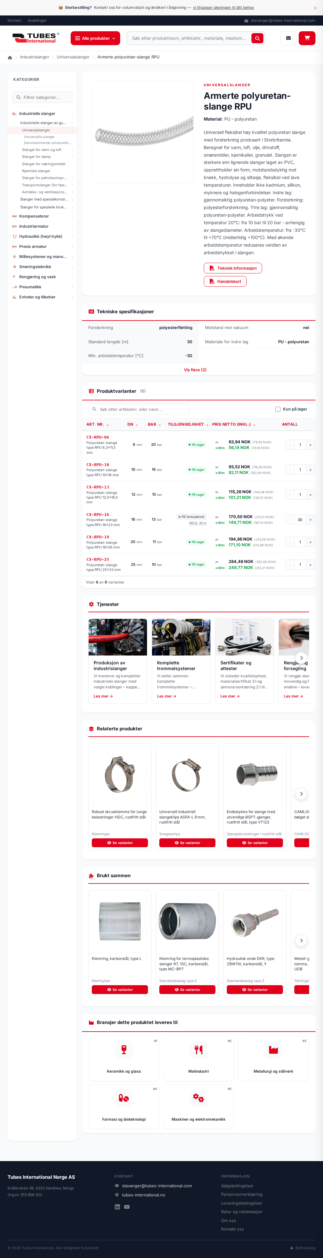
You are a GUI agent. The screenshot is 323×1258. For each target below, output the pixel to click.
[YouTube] (127, 1207)
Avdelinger (37, 20)
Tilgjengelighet (186, 424)
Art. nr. (95, 424)
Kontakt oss (232, 1228)
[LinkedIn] (117, 1207)
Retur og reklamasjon (241, 1211)
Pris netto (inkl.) (232, 424)
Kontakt (14, 20)
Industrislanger (34, 56)
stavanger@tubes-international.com (282, 20)
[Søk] (257, 38)
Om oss (228, 1220)
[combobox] (195, 38)
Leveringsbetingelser (241, 1203)
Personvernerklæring (241, 1194)
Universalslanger (73, 56)
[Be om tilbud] (288, 38)
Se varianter (123, 843)
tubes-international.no (143, 1194)
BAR (152, 424)
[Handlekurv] (307, 38)
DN (130, 424)
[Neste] (301, 658)
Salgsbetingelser (237, 1185)
